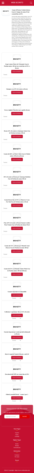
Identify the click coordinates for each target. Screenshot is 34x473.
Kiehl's (17, 443)
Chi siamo (17, 456)
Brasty (17, 434)
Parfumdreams (17, 447)
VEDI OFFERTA (17, 71)
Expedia (17, 432)
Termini (5, 74)
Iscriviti (25, 416)
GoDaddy (17, 436)
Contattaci (17, 455)
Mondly (17, 445)
